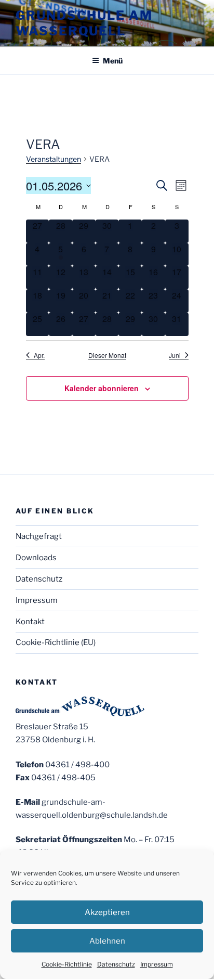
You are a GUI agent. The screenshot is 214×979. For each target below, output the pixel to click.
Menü (113, 60)
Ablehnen (107, 941)
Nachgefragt (39, 536)
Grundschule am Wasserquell (84, 23)
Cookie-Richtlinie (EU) (56, 642)
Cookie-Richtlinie (67, 964)
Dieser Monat (107, 355)
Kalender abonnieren (101, 388)
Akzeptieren (107, 912)
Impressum (156, 964)
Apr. (39, 355)
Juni (175, 355)
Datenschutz (116, 964)
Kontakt (30, 621)
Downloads (36, 557)
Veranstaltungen (53, 158)
